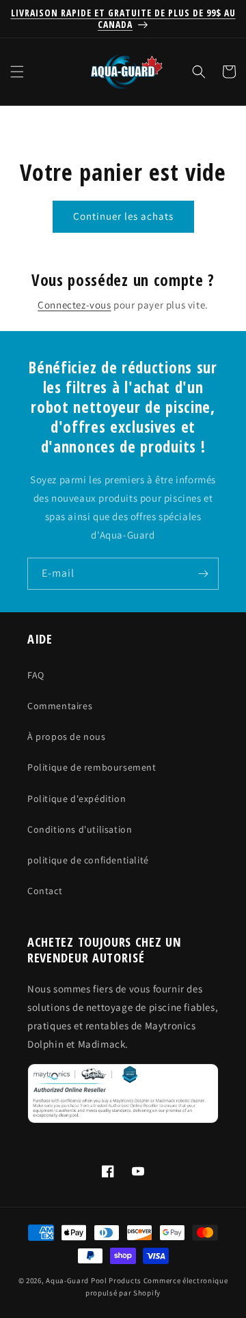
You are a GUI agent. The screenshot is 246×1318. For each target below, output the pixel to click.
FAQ (35, 675)
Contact (44, 891)
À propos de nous (66, 736)
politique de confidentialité (88, 860)
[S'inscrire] (203, 574)
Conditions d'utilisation (79, 829)
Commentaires (59, 706)
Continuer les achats (123, 216)
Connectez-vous (74, 304)
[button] (17, 72)
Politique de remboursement (91, 767)
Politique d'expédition (76, 798)
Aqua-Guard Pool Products (93, 1280)
